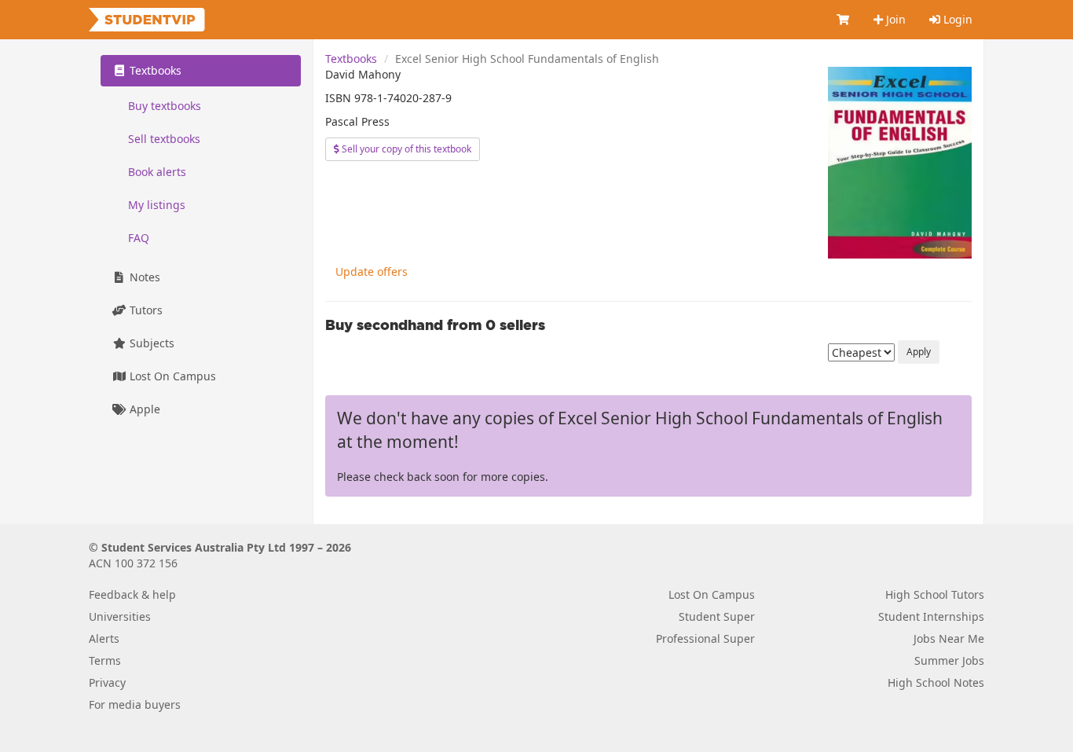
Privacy (107, 682)
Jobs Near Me (949, 638)
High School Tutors (934, 594)
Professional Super (705, 638)
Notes (143, 277)
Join (894, 19)
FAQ (138, 237)
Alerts (104, 638)
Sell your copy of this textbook (405, 149)
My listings (156, 204)
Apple (143, 409)
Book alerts (157, 171)
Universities (120, 616)
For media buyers (135, 704)
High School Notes (936, 682)
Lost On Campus (171, 376)
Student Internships (931, 616)
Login (956, 19)
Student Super (717, 616)
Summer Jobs (949, 660)
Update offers (371, 271)
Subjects (150, 343)
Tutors (144, 310)
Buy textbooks (164, 105)
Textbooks (351, 58)
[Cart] (843, 19)
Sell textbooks (164, 138)
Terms (105, 660)
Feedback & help (132, 594)
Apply (918, 351)
